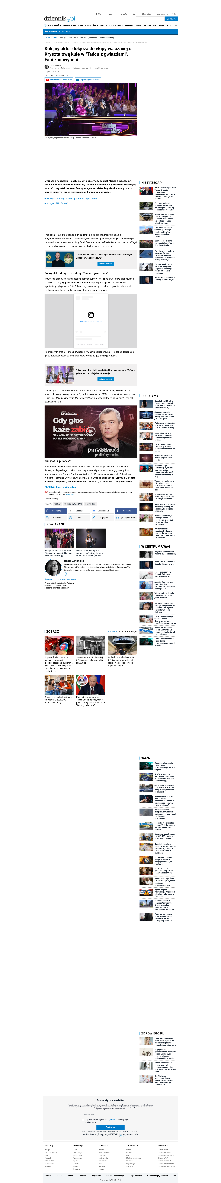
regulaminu (112, 1120)
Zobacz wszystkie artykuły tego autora (60, 579)
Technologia (77, 1152)
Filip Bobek (90, 504)
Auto (75, 1150)
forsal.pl (110, 14)
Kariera (83, 1176)
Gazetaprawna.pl (51, 1152)
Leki (127, 1155)
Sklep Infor (48, 1166)
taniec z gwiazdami (73, 504)
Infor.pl (47, 1150)
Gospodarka (77, 1155)
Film (100, 1164)
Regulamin (96, 1176)
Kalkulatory (162, 1145)
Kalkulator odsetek (164, 1161)
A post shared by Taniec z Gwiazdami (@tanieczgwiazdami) (97, 344)
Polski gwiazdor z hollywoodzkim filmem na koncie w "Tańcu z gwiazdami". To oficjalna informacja (105, 372)
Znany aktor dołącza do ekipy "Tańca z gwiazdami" (72, 198)
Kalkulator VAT (163, 1158)
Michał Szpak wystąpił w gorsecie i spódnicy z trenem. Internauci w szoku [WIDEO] (89, 553)
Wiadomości (77, 1158)
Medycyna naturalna (133, 1158)
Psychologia (130, 1164)
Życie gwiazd (51, 31)
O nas (59, 1176)
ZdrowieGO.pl (146, 14)
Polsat (57, 504)
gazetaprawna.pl (163, 14)
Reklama (70, 1176)
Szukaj (173, 19)
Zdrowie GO (73, 38)
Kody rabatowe (104, 1152)
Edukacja (102, 1155)
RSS (174, 1176)
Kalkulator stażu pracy (166, 1155)
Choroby (129, 1161)
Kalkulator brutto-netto (166, 1164)
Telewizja (66, 31)
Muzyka (102, 1166)
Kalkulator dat (163, 1150)
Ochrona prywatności (115, 1176)
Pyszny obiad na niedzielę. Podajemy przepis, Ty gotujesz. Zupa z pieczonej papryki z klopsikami (60, 585)
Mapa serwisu (136, 1176)
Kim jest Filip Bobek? (57, 203)
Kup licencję (70, 494)
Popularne (111, 631)
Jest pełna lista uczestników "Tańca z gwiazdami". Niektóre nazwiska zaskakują (58, 553)
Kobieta (102, 1150)
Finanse (129, 1152)
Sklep (174, 14)
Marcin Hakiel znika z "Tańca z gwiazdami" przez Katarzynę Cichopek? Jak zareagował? (104, 256)
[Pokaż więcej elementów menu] (176, 25)
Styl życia (129, 1166)
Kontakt (48, 1176)
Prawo (128, 1150)
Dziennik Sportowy (106, 38)
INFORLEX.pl (122, 14)
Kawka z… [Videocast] (88, 38)
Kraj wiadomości (128, 631)
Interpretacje (49, 1164)
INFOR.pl (98, 14)
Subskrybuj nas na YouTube (61, 80)
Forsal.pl (48, 1158)
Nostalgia (62, 38)
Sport (75, 1161)
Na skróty (49, 1145)
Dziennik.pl (78, 1145)
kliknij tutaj (123, 1136)
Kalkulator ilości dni (164, 1152)
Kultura (101, 1169)
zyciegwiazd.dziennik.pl (61, 42)
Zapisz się (110, 1127)
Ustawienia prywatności (157, 1176)
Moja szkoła (103, 1158)
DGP (134, 14)
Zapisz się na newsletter (90, 80)
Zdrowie (76, 1164)
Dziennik (47, 42)
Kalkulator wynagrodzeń (166, 1166)
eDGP (47, 1155)
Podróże (76, 1166)
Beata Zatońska (80, 67)
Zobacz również (105, 264)
